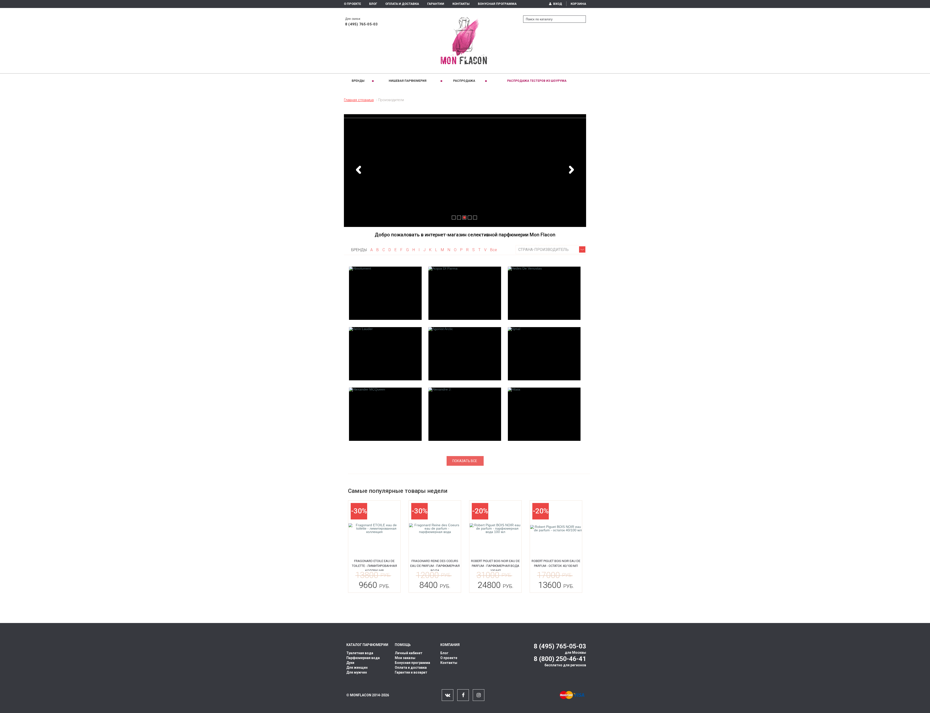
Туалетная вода (359, 653)
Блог (373, 4)
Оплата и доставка (411, 667)
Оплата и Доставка (402, 4)
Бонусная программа (497, 4)
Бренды (358, 81)
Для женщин (357, 667)
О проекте (352, 4)
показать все (464, 461)
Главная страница (359, 100)
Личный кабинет (408, 653)
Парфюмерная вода (363, 658)
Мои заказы (405, 658)
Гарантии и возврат (411, 672)
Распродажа (464, 81)
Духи (350, 663)
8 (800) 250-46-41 (560, 658)
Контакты (461, 4)
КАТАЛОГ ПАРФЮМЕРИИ (367, 645)
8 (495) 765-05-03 (361, 24)
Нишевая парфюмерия (407, 81)
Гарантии (435, 4)
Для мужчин (356, 672)
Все (493, 250)
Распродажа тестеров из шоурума (536, 81)
